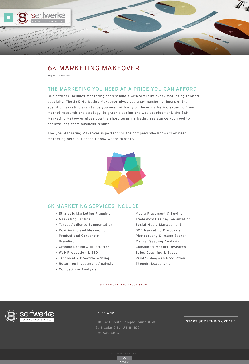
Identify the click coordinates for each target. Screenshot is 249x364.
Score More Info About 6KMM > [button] (124, 284)
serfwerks (65, 75)
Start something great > (211, 321)
